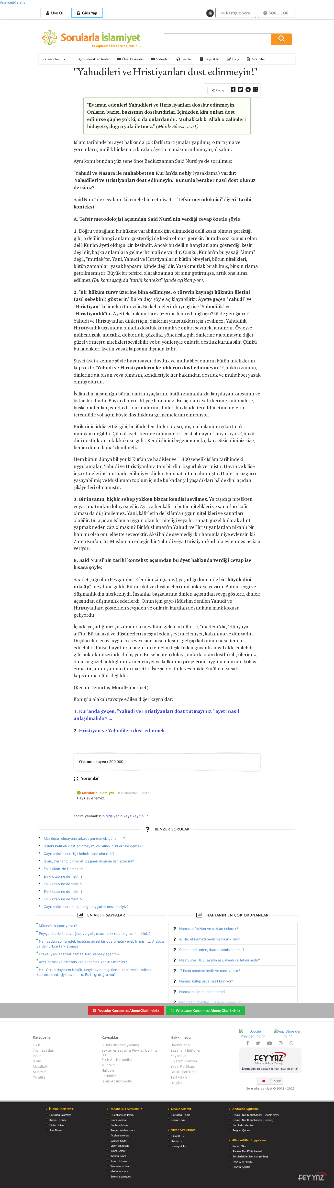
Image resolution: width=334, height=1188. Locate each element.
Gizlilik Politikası (183, 1072)
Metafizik (40, 1066)
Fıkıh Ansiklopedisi (116, 1059)
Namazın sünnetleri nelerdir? (202, 992)
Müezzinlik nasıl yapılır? (58, 926)
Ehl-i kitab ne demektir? (63, 876)
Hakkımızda (180, 1045)
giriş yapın (114, 816)
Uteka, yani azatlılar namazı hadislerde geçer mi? (79, 954)
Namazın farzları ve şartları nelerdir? (208, 928)
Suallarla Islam (119, 1125)
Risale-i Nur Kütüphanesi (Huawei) (253, 1120)
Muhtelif (39, 1072)
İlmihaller (108, 1076)
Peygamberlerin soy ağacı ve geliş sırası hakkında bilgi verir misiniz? (95, 933)
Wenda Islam (118, 1156)
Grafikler (258, 59)
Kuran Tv (176, 1141)
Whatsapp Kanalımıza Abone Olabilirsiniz (208, 1010)
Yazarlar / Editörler (185, 1050)
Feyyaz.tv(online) (243, 1161)
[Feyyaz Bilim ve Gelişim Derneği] (270, 1059)
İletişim (176, 1082)
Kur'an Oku (239, 1146)
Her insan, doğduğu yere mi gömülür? (210, 1002)
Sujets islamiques (121, 1176)
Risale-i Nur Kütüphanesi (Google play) (256, 1114)
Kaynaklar (178, 1056)
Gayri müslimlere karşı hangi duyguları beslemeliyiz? (86, 907)
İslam (37, 1061)
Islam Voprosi (118, 1120)
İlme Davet (55, 1130)
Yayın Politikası (182, 1066)
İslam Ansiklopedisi (116, 1081)
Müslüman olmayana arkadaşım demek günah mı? (84, 838)
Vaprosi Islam (118, 1140)
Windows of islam (121, 1166)
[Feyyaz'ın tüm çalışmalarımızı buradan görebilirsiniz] (312, 1176)
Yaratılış (39, 1077)
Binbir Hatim (56, 1125)
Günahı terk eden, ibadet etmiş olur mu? (212, 950)
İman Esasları (43, 1050)
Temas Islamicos (121, 1161)
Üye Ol (56, 13)
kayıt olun (140, 816)
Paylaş (219, 90)
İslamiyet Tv (178, 1146)
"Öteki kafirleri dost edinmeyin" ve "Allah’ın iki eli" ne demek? (93, 846)
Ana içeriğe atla (12, 2)
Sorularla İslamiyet (60, 1114)
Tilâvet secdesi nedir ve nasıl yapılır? (209, 971)
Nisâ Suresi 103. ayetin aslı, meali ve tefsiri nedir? (219, 960)
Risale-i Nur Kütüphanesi (247, 1151)
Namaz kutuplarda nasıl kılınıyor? (206, 981)
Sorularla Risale (180, 1114)
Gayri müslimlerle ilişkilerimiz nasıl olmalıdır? (79, 853)
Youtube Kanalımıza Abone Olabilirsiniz (128, 1010)
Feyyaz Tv (177, 1135)
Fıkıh (36, 1045)
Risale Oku (178, 1120)
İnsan (37, 1056)
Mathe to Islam (119, 1171)
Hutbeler (108, 1070)
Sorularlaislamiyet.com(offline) (250, 1156)
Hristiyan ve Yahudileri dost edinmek (122, 731)
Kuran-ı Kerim (57, 1120)
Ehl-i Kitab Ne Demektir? (64, 869)
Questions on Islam (122, 1114)
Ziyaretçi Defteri (183, 1061)
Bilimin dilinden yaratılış (120, 1045)
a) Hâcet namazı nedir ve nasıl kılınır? (209, 939)
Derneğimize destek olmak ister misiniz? (270, 1068)
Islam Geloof (118, 1150)
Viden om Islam (120, 1145)
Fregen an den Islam (123, 1130)
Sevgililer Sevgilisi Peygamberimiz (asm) (129, 1052)
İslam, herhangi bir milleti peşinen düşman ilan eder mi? (89, 861)
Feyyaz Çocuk (241, 1130)
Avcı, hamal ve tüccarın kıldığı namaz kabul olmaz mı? (83, 962)
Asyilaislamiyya (120, 1135)
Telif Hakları (179, 1077)
